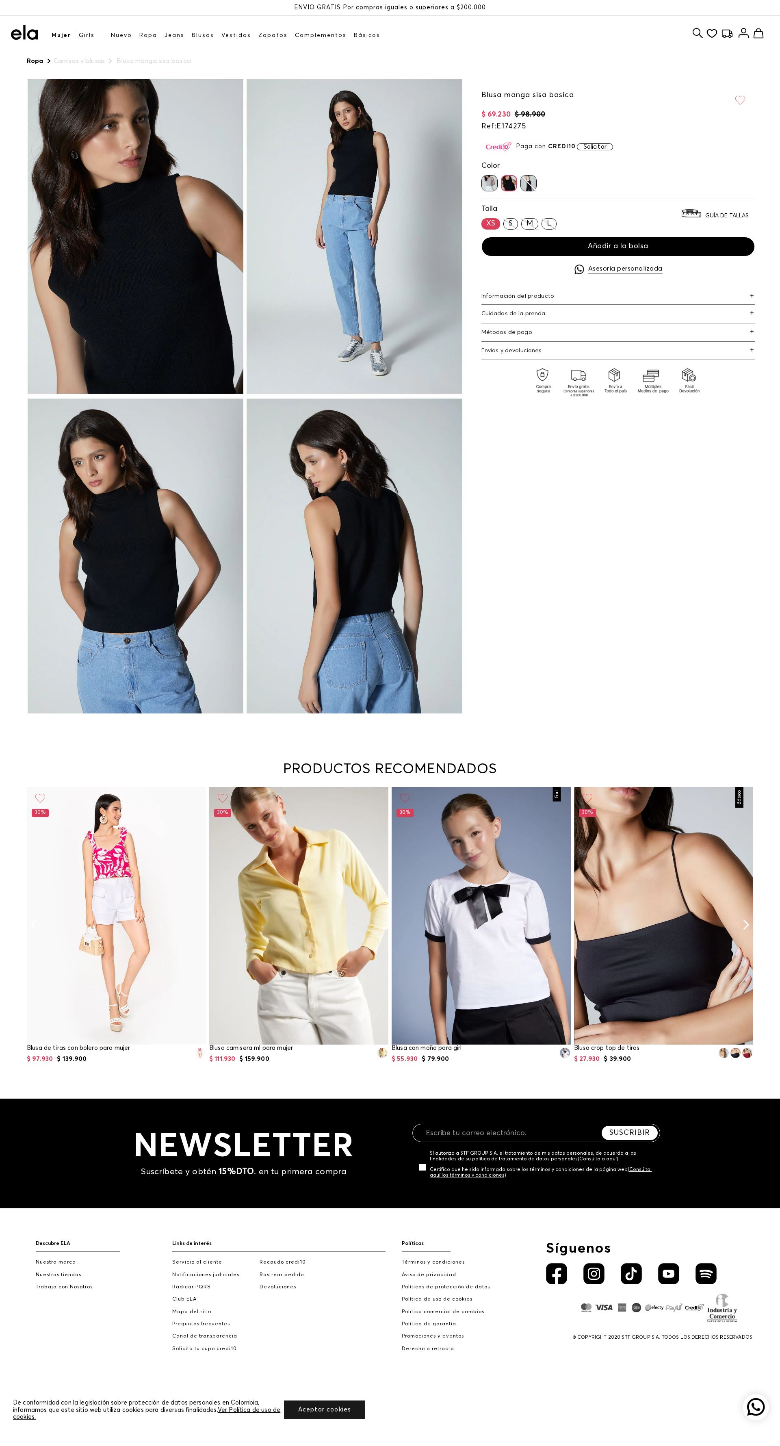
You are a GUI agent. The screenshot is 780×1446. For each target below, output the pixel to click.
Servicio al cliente (197, 1262)
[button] (489, 183)
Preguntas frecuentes (201, 1324)
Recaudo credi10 (283, 1262)
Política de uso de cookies (437, 1299)
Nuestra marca (56, 1262)
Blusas (203, 35)
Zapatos (273, 35)
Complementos (321, 35)
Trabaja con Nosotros (64, 1287)
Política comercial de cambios (443, 1311)
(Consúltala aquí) (598, 1159)
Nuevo (121, 35)
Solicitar (595, 147)
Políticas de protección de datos (446, 1287)
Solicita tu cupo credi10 (204, 1348)
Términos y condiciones (433, 1262)
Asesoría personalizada (625, 268)
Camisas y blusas (79, 61)
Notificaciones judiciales (205, 1274)
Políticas (413, 1243)
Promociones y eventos (433, 1336)
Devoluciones (278, 1287)
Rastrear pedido (282, 1274)
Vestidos (236, 35)
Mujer (61, 35)
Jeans (174, 35)
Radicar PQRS (191, 1287)
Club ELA (184, 1299)
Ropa (148, 35)
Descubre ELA (53, 1243)
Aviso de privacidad (429, 1274)
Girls (87, 35)
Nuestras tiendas (58, 1274)
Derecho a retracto (428, 1348)
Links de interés (192, 1243)
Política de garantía (429, 1324)
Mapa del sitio (191, 1311)
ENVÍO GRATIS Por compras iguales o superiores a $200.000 (390, 7)
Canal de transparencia (204, 1336)
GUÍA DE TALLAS (727, 216)
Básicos (367, 35)
